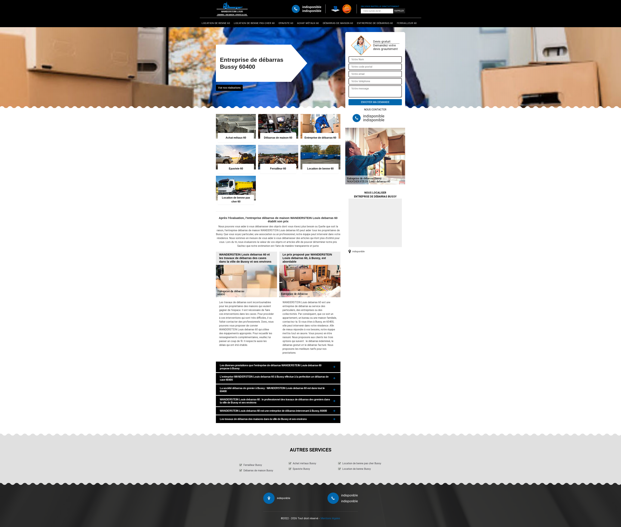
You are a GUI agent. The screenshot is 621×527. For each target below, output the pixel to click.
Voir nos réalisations (229, 87)
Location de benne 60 (216, 23)
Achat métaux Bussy (304, 463)
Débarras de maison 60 (338, 23)
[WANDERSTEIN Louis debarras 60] (232, 9)
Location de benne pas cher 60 (254, 23)
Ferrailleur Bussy (252, 465)
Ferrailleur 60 (407, 23)
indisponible (311, 7)
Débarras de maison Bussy (258, 470)
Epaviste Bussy (301, 468)
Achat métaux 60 (308, 23)
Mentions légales (330, 518)
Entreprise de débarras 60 (375, 23)
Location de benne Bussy (356, 468)
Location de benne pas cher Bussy (361, 463)
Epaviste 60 (286, 23)
